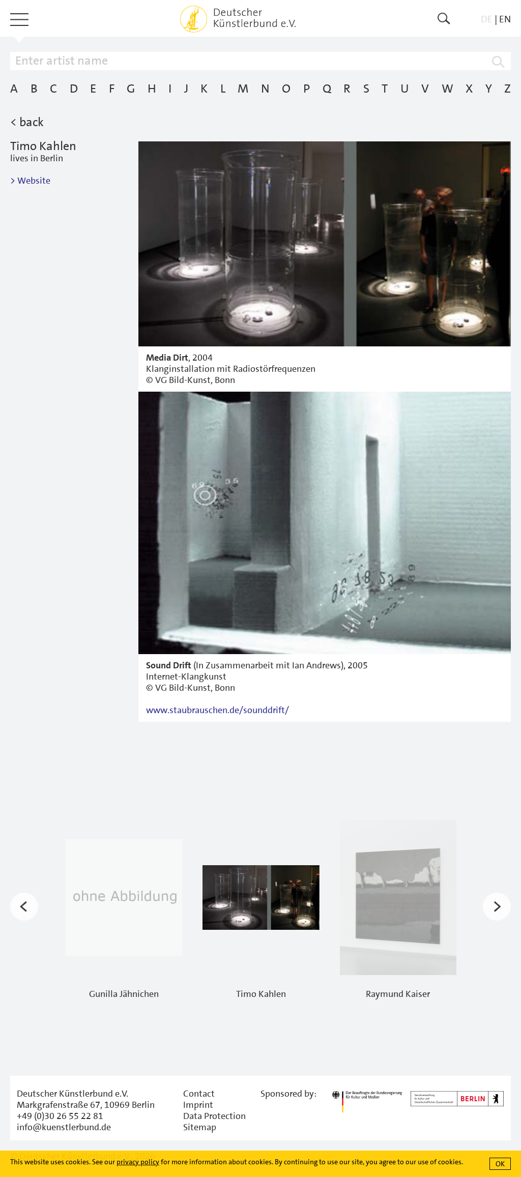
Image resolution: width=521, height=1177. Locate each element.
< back (27, 122)
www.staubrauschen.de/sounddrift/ (218, 710)
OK (500, 1163)
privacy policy (138, 1161)
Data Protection (214, 1116)
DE (487, 19)
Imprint (198, 1105)
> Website (30, 180)
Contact (199, 1093)
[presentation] (24, 907)
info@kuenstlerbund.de (64, 1127)
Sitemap (199, 1127)
